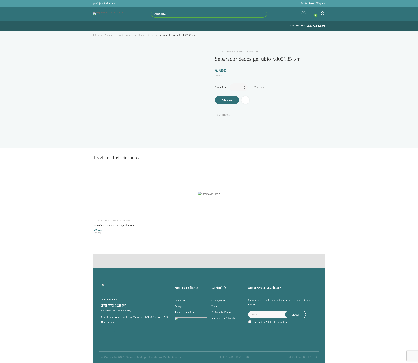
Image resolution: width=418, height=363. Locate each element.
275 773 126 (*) (113, 305)
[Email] (243, 122)
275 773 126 (316, 25)
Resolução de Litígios (303, 357)
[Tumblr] (236, 122)
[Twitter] (223, 122)
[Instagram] (103, 329)
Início (96, 35)
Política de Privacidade (277, 322)
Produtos (108, 35)
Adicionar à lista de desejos (245, 100)
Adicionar (227, 100)
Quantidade (220, 87)
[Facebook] (216, 122)
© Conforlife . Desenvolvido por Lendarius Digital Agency (141, 357)
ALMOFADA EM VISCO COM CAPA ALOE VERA (114, 225)
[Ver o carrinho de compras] (313, 13)
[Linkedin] (230, 122)
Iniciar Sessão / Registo (313, 3)
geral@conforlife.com (104, 3)
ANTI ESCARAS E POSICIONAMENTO (134, 35)
